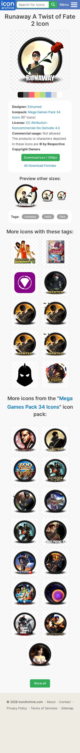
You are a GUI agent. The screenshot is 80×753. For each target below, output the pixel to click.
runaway (30, 216)
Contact (65, 702)
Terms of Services (44, 708)
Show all (40, 683)
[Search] (53, 4)
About (51, 702)
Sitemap (67, 708)
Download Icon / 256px (40, 157)
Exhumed (34, 107)
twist (48, 216)
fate (62, 216)
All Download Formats (40, 165)
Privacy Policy (17, 708)
